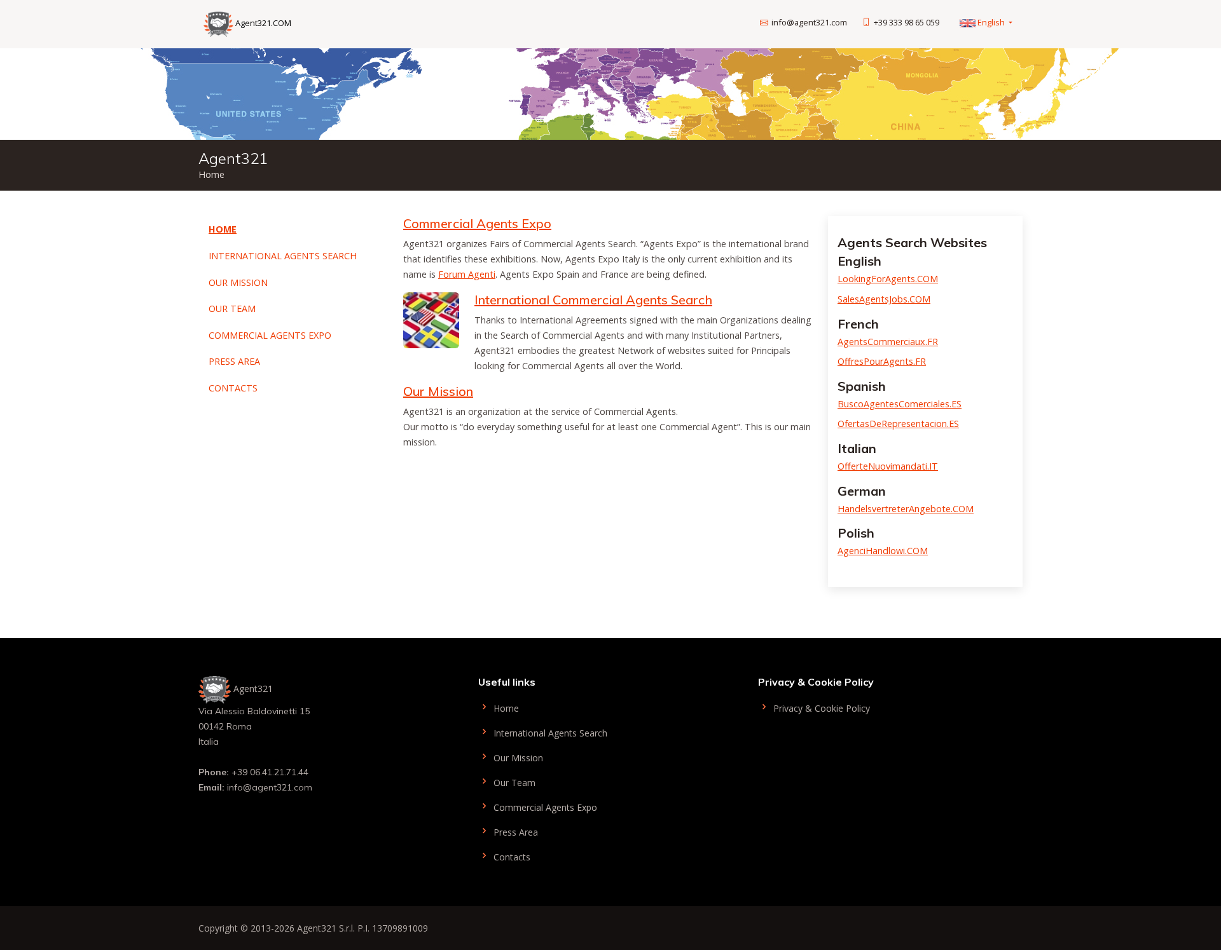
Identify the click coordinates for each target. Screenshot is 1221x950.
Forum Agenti (466, 274)
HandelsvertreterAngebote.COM (906, 509)
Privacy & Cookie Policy (820, 707)
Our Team (232, 308)
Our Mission (238, 282)
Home (223, 229)
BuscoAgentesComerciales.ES (900, 404)
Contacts (233, 388)
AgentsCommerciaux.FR (888, 342)
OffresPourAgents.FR (882, 361)
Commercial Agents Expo (270, 335)
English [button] (991, 22)
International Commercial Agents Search (593, 300)
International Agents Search (283, 256)
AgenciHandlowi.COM (883, 551)
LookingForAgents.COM (888, 279)
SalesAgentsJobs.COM (884, 299)
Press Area (234, 361)
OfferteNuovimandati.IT (888, 466)
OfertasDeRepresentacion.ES (898, 423)
